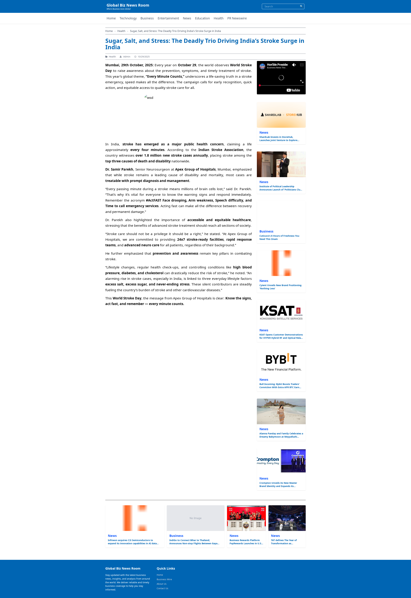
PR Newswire (237, 18)
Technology (128, 18)
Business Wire (164, 579)
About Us (161, 583)
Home (111, 18)
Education (202, 18)
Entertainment (168, 18)
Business (147, 18)
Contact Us (162, 588)
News (187, 18)
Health (218, 18)
